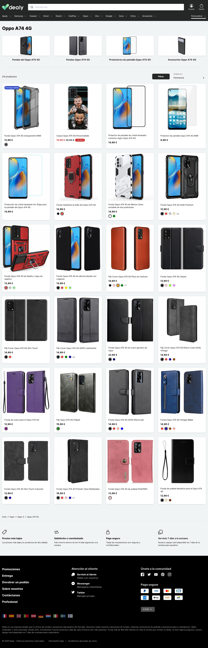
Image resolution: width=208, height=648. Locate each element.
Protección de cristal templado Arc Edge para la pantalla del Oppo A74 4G (25, 205)
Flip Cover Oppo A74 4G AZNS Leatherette (76, 348)
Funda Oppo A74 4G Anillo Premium (176, 205)
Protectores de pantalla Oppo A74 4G (130, 59)
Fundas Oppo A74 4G (78, 59)
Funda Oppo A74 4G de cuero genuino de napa (127, 349)
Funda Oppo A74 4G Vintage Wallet (176, 420)
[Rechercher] (32, 7)
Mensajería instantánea (89, 587)
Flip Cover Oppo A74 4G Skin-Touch (21, 348)
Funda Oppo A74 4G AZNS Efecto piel (126, 420)
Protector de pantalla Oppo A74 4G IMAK (179, 135)
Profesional (10, 602)
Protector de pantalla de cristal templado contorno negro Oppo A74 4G (127, 136)
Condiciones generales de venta (82, 641)
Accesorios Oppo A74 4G (182, 59)
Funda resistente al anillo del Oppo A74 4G (76, 205)
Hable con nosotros (87, 577)
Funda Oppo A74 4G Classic (173, 276)
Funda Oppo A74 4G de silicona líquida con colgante (76, 277)
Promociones (11, 569)
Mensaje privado (86, 596)
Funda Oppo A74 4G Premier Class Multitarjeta (77, 489)
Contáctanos (11, 595)
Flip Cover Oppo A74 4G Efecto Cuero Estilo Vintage (180, 349)
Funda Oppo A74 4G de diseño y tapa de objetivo (23, 277)
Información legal (56, 641)
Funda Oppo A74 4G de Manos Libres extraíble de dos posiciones (125, 205)
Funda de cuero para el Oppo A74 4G (21, 420)
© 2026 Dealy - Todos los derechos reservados (23, 641)
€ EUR (146, 609)
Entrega (7, 575)
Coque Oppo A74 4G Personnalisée (72, 135)
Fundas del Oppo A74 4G (26, 59)
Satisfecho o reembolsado (68, 538)
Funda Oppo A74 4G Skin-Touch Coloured (23, 489)
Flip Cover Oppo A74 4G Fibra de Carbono (128, 276)
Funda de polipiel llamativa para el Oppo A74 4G (181, 490)
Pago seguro (113, 538)
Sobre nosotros (12, 588)
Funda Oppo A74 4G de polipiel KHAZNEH (127, 489)
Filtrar (161, 76)
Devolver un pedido (15, 582)
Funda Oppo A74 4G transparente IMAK (22, 135)
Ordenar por (178, 74)
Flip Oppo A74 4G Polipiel (68, 420)
